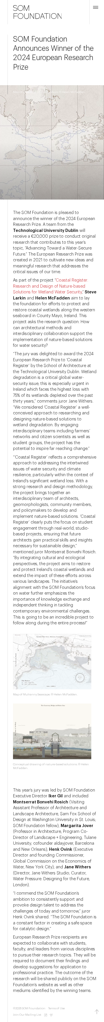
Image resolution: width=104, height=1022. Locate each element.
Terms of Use (56, 1008)
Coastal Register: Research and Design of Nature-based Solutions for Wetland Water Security (50, 286)
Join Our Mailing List (27, 1014)
